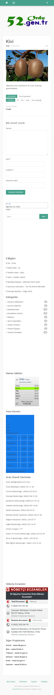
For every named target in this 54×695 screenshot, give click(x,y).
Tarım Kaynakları (25, 96)
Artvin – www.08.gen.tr (16, 645)
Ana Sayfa (11, 681)
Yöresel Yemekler (14, 332)
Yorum (8, 128)
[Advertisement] (27, 237)
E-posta (10, 170)
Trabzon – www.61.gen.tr (17, 653)
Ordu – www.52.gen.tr (15, 660)
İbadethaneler (13, 309)
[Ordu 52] (27, 20)
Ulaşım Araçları (13, 325)
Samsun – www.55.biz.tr (16, 664)
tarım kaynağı (36, 100)
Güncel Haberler (14, 306)
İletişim (44, 681)
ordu (27, 100)
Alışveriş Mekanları (15, 302)
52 (18, 100)
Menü (12, 3)
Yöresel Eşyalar (13, 328)
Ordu (7, 46)
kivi (22, 100)
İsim (8, 159)
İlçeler (34, 681)
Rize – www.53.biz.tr (14, 649)
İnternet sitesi (12, 180)
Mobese (10, 317)
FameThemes (17, 689)
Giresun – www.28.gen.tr (16, 657)
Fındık (8, 109)
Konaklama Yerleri (15, 313)
